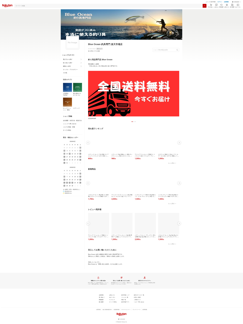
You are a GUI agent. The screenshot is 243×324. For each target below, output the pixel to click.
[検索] (204, 6)
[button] (236, 2)
